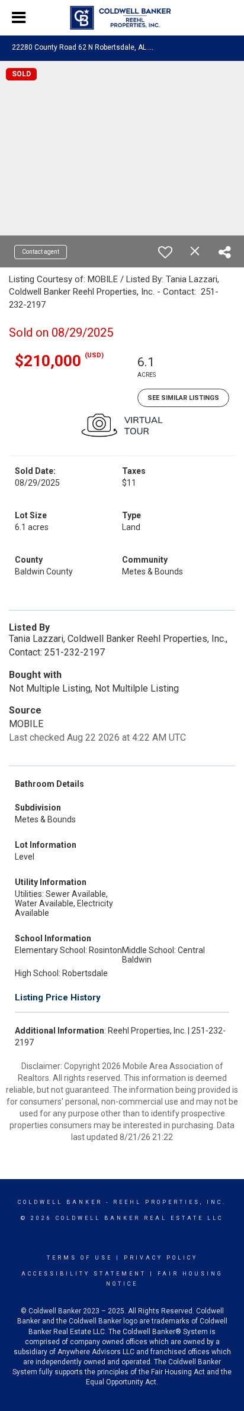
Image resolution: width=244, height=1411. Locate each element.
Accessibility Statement (83, 1274)
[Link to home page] (122, 17)
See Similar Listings (183, 398)
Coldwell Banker (60, 1202)
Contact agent (40, 251)
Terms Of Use (80, 1258)
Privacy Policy (161, 1258)
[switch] (165, 252)
